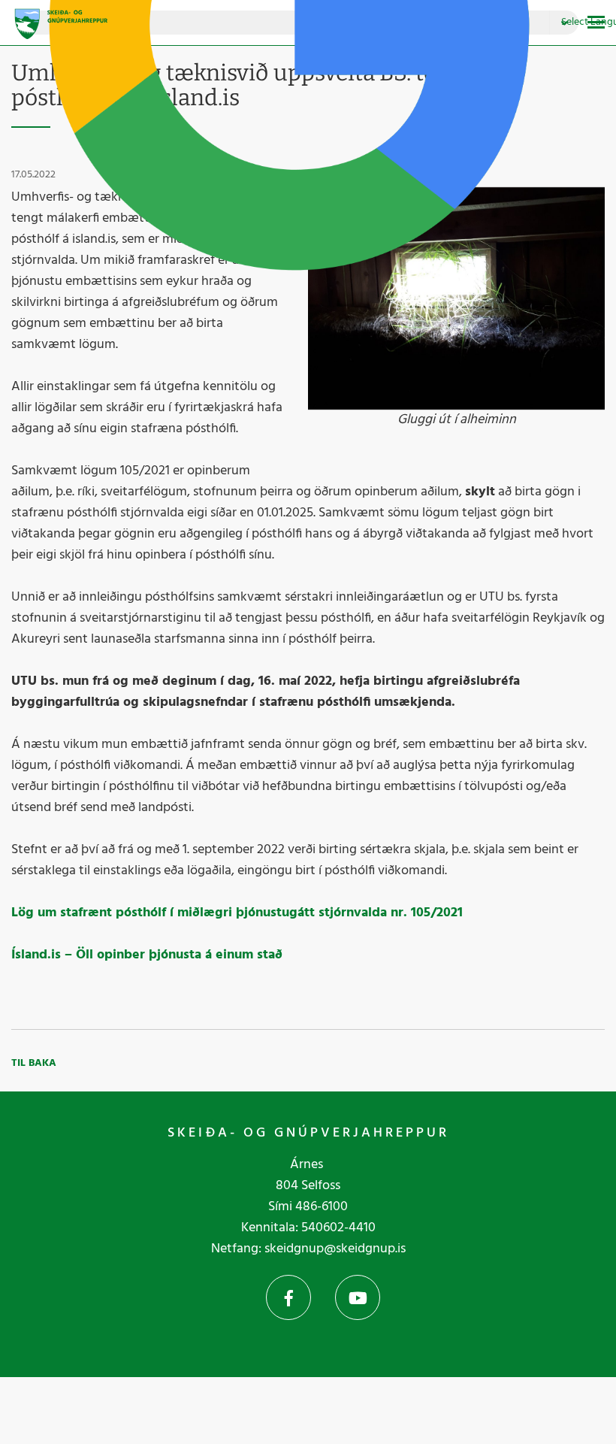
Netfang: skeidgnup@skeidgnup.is (308, 1249)
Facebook (288, 1297)
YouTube (357, 1297)
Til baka (33, 1063)
